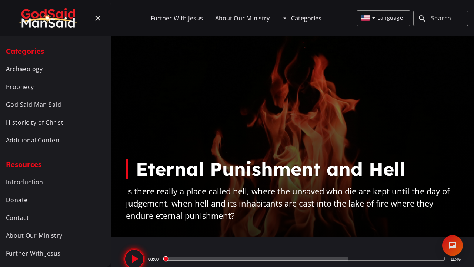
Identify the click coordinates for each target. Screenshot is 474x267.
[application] (292, 258)
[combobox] (368, 18)
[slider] (305, 259)
